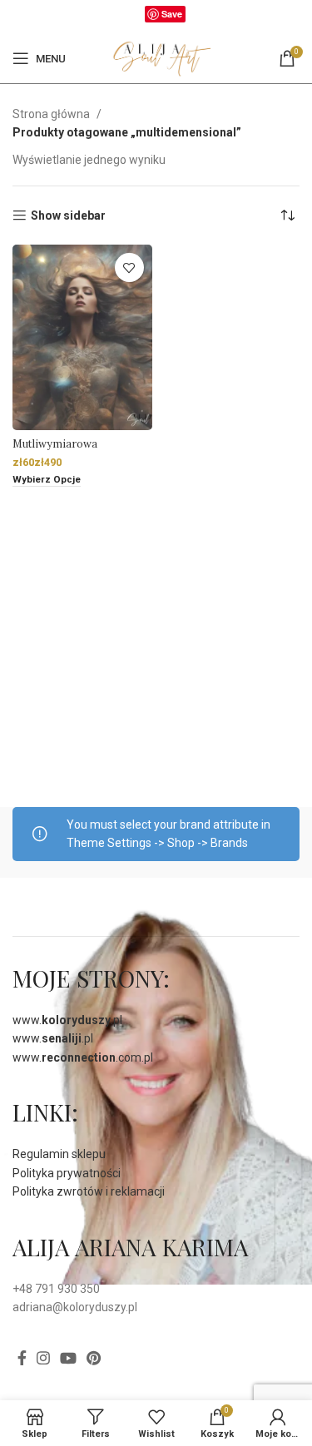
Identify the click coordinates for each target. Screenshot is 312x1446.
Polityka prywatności (66, 1173)
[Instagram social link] (43, 1357)
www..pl (67, 1020)
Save (171, 13)
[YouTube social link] (68, 1357)
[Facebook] (136, 17)
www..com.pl (82, 1057)
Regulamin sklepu (59, 1154)
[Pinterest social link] (94, 1357)
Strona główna (52, 114)
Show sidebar (68, 215)
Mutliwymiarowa (54, 443)
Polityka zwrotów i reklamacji (88, 1191)
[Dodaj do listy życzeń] (129, 267)
